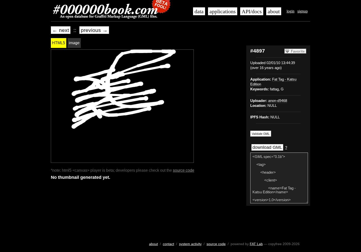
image (74, 43)
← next (60, 30)
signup (302, 11)
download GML (267, 147)
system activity (190, 244)
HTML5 (58, 43)
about (274, 11)
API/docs (252, 11)
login (290, 11)
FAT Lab (256, 244)
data (199, 11)
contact (168, 244)
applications (222, 11)
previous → (94, 30)
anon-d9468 (277, 101)
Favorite (298, 51)
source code (183, 170)
